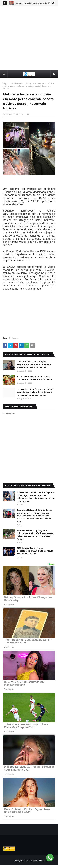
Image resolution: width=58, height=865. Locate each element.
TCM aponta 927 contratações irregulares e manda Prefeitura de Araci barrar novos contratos (34, 364)
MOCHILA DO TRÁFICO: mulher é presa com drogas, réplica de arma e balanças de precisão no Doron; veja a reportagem (35, 496)
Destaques (19, 83)
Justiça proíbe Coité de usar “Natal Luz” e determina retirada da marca (34, 378)
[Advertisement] (29, 38)
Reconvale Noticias (13, 114)
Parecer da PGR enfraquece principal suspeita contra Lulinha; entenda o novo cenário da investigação (35, 392)
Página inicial (8, 83)
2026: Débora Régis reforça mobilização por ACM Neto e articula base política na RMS (35, 551)
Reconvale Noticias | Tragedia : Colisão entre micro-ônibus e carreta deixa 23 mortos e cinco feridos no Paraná (35, 535)
